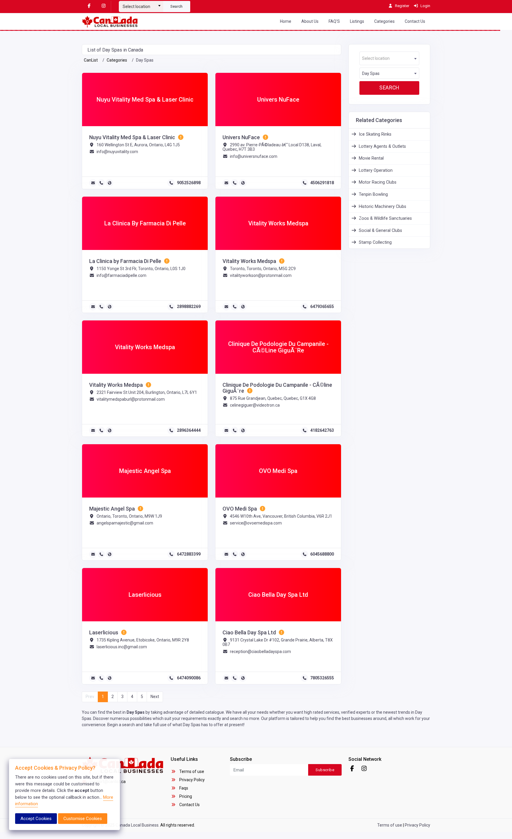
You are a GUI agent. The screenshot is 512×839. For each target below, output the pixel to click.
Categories (384, 21)
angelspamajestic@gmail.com (125, 523)
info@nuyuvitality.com (117, 151)
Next (155, 696)
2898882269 (189, 306)
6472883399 (189, 554)
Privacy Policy (191, 779)
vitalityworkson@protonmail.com (261, 275)
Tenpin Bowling (373, 194)
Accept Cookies (36, 818)
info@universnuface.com (253, 156)
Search (176, 6)
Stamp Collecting (375, 242)
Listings (357, 21)
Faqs (183, 788)
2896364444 (189, 430)
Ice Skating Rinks (375, 134)
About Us (310, 21)
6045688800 (322, 554)
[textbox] (141, 6)
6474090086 (189, 678)
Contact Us (415, 21)
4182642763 (322, 430)
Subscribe (325, 770)
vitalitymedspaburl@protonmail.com (131, 399)
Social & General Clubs (380, 230)
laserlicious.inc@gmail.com (122, 646)
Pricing (185, 796)
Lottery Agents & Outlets (382, 146)
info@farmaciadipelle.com (121, 275)
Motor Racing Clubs (377, 182)
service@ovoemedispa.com (256, 523)
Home (285, 21)
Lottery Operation (376, 170)
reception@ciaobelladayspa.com (260, 651)
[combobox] (141, 4)
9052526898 (189, 182)
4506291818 (322, 182)
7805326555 (322, 678)
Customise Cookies (82, 818)
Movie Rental (371, 158)
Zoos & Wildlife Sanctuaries (385, 218)
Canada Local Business (137, 825)
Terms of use (191, 771)
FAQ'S (334, 21)
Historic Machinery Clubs (382, 206)
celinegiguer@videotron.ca (255, 405)
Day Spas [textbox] (371, 73)
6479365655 (322, 306)
